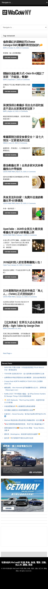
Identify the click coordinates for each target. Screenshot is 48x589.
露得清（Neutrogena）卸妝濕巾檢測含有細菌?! (21, 434)
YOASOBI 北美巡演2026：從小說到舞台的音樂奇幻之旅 (24, 374)
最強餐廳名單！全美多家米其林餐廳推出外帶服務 (23, 167)
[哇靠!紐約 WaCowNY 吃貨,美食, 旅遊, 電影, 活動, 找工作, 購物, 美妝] (16, 15)
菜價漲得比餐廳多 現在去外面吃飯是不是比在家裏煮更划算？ (23, 106)
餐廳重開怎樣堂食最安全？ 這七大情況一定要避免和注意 (23, 138)
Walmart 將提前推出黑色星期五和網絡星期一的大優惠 (23, 420)
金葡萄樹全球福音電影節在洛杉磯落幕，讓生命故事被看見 (25, 377)
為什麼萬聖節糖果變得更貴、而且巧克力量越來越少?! (25, 424)
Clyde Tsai (6, 265)
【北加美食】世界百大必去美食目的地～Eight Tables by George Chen (23, 324)
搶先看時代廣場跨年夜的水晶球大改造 (18, 438)
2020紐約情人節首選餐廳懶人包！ (23, 262)
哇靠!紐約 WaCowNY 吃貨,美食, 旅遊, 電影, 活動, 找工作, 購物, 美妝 (24, 563)
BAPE (5, 48)
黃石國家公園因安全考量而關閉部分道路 (18, 410)
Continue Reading (11, 57)
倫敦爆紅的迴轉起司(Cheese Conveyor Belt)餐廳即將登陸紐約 (21, 43)
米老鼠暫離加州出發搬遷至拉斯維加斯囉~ (20, 406)
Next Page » (7, 353)
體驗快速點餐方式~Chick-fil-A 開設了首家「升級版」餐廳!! (23, 75)
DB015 (5, 143)
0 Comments (25, 48)
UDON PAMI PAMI (9, 171)
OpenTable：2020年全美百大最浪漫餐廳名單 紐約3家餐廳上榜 (23, 230)
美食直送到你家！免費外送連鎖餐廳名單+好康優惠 (23, 198)
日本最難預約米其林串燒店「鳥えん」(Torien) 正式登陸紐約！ (23, 292)
